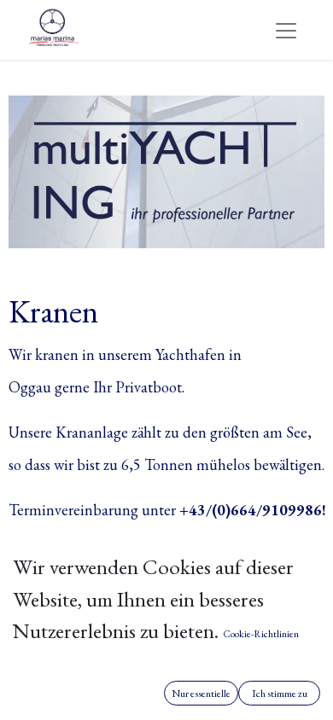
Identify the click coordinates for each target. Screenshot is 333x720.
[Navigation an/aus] (286, 29)
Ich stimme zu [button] (279, 693)
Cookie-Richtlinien (261, 634)
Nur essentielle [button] (201, 693)
